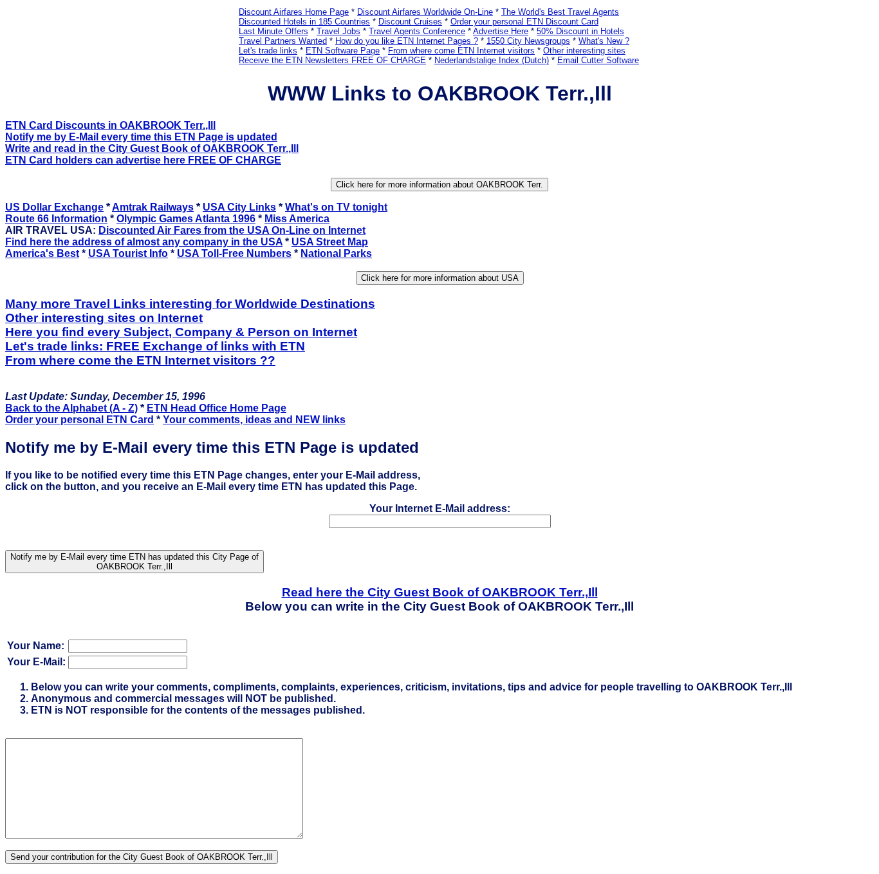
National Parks (336, 253)
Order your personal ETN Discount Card (524, 21)
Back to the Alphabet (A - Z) (71, 408)
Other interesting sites (584, 50)
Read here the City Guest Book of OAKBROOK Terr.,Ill (440, 592)
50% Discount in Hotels (580, 31)
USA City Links (239, 207)
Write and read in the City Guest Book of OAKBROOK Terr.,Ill (152, 148)
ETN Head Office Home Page (216, 408)
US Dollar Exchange (54, 207)
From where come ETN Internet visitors (461, 50)
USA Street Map (329, 241)
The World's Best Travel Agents (560, 12)
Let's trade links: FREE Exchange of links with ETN (155, 346)
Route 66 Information (56, 218)
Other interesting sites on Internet (104, 318)
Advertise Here (500, 31)
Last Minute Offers (273, 31)
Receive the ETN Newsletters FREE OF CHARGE (332, 60)
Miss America (296, 218)
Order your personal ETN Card (79, 419)
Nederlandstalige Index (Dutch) (491, 60)
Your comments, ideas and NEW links (254, 419)
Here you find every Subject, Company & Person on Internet (181, 332)
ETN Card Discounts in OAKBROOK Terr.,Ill (110, 125)
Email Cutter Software (598, 60)
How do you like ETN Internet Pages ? (406, 41)
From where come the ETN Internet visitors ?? (140, 360)
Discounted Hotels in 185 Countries (304, 21)
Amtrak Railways (153, 207)
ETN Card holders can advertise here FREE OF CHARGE (143, 160)
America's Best (42, 253)
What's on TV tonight (336, 207)
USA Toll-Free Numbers (234, 253)
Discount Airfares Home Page (294, 12)
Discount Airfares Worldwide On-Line (425, 12)
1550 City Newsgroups (528, 41)
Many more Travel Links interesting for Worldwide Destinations (190, 303)
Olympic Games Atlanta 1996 (185, 218)
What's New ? (603, 41)
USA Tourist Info (128, 253)
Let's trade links (268, 50)
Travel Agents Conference (417, 31)
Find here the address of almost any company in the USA (143, 241)
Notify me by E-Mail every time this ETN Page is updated (141, 136)
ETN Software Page (343, 50)
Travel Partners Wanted (283, 41)
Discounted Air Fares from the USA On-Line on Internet (231, 230)
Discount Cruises (410, 21)
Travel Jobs (338, 31)
